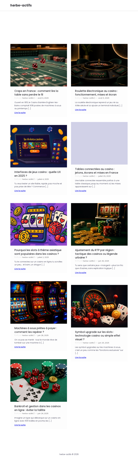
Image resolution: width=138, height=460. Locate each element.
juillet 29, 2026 (104, 176)
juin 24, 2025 (43, 413)
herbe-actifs (27, 98)
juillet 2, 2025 (43, 257)
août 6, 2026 (103, 98)
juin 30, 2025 (103, 261)
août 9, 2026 (43, 98)
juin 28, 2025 (43, 335)
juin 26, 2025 (103, 343)
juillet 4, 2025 (43, 179)
